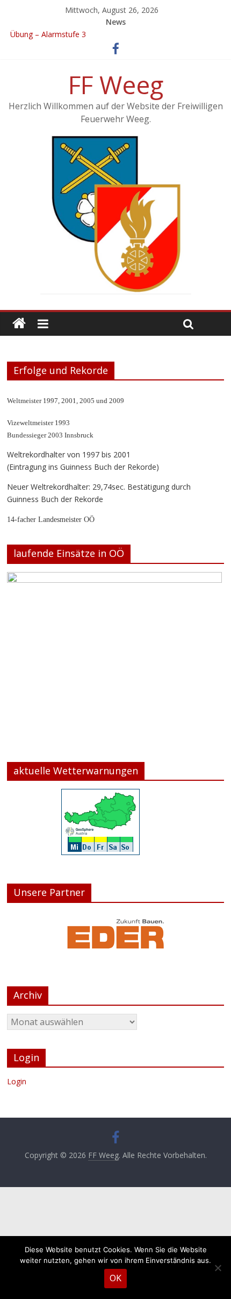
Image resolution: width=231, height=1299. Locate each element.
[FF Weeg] (19, 323)
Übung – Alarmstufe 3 (48, 34)
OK (115, 1278)
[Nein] (217, 1267)
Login (16, 1081)
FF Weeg (115, 84)
